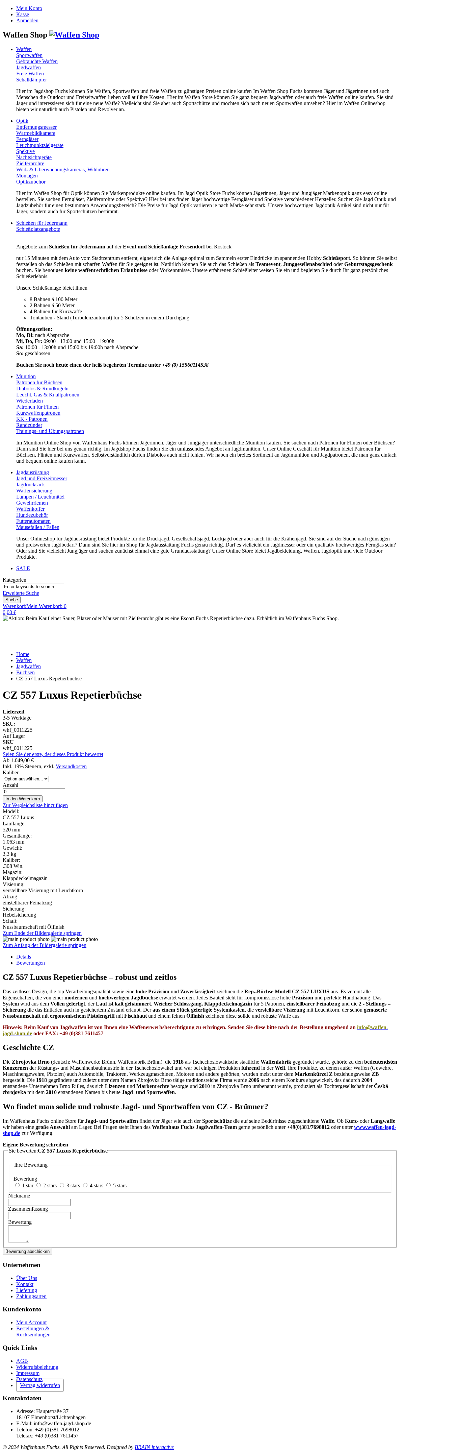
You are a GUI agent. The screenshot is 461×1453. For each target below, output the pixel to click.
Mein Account (31, 1322)
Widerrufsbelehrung (37, 1367)
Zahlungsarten (31, 1296)
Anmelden (27, 20)
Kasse (22, 14)
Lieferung (26, 1290)
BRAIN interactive (154, 1447)
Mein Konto (29, 8)
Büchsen (25, 672)
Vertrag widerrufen (40, 1385)
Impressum (27, 1373)
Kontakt (24, 1284)
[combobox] (34, 586)
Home (22, 654)
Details (23, 957)
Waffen (24, 660)
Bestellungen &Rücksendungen (33, 1331)
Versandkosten (71, 766)
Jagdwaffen (28, 666)
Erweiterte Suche (21, 593)
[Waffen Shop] (74, 34)
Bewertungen (30, 963)
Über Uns (26, 1278)
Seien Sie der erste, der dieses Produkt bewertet (53, 754)
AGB (22, 1361)
